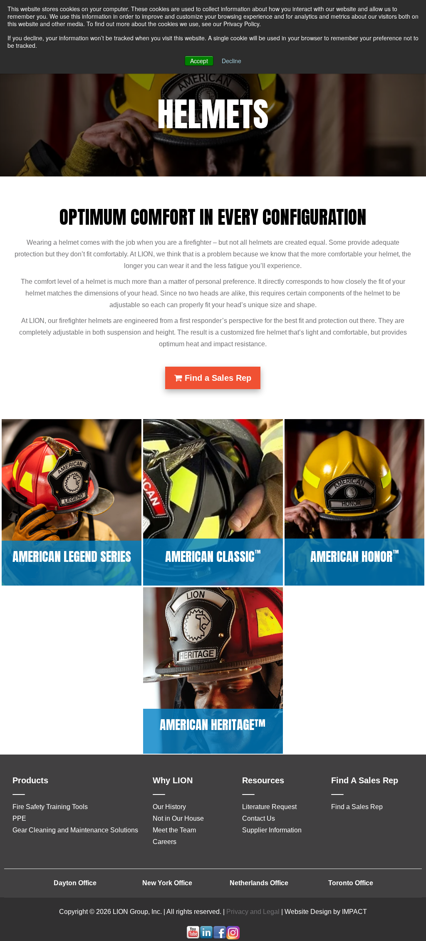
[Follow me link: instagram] (233, 937)
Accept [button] (199, 61)
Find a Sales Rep (216, 377)
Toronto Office (350, 882)
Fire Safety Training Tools (50, 806)
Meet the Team (174, 830)
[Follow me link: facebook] (219, 937)
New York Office (167, 882)
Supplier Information (272, 830)
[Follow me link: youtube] (193, 937)
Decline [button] (231, 61)
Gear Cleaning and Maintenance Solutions (75, 830)
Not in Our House (178, 818)
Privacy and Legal (253, 911)
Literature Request (269, 806)
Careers (164, 841)
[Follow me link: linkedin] (206, 937)
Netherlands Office (259, 882)
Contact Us (258, 818)
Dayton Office (75, 882)
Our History (169, 806)
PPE (19, 818)
